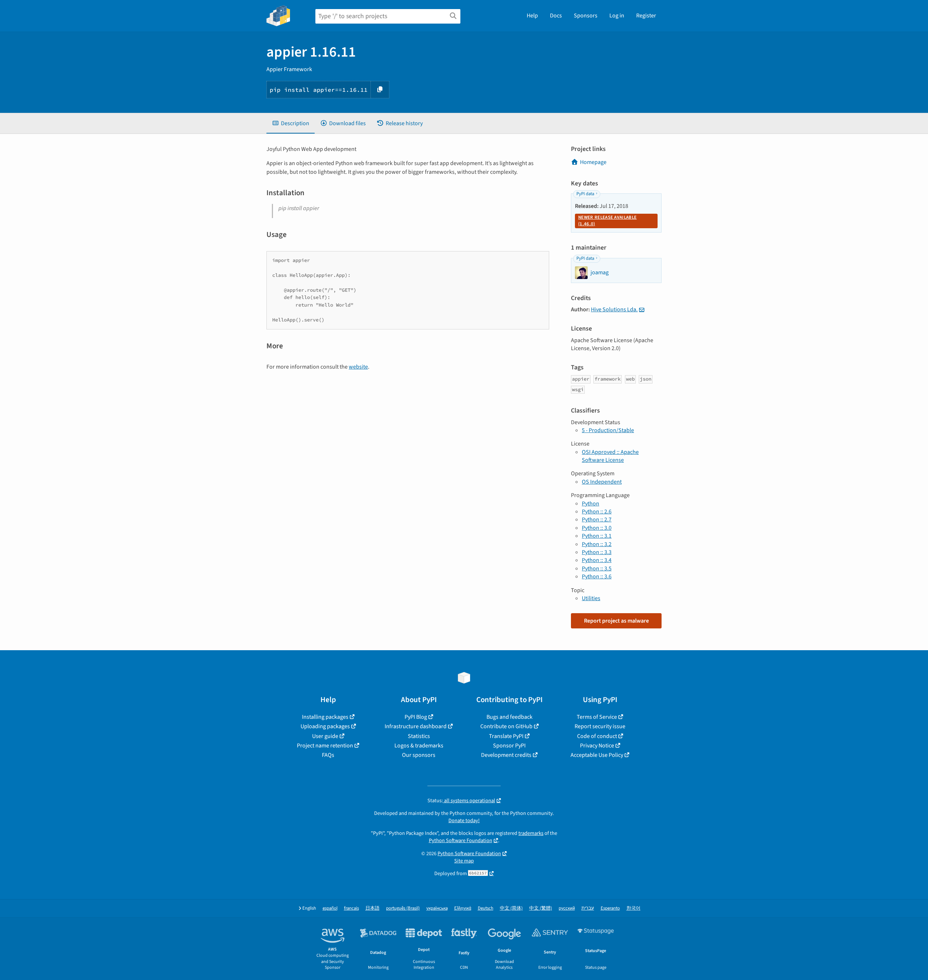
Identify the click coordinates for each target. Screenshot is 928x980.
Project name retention (325, 746)
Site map (464, 861)
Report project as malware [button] (616, 621)
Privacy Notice (597, 746)
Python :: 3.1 (597, 536)
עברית (587, 908)
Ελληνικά (462, 908)
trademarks (530, 833)
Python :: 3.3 (597, 552)
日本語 (372, 908)
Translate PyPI (506, 736)
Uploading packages (325, 726)
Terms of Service (597, 717)
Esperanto (610, 908)
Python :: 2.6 (597, 512)
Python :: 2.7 (597, 520)
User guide (325, 736)
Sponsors (585, 16)
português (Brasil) (403, 908)
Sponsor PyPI (509, 746)
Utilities (591, 598)
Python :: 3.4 (597, 560)
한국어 (633, 908)
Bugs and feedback (509, 717)
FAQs (328, 755)
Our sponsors (418, 755)
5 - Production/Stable (608, 430)
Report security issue (600, 726)
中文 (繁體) (540, 908)
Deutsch (485, 908)
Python (590, 504)
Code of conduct (597, 736)
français (351, 908)
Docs (556, 16)
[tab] (290, 123)
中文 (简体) (511, 908)
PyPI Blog (416, 717)
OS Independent (602, 482)
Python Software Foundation (460, 840)
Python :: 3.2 (597, 544)
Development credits (506, 755)
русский (567, 908)
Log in (616, 16)
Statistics (419, 736)
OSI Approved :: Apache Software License (610, 456)
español (330, 908)
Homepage (593, 162)
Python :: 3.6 (597, 577)
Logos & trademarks (418, 746)
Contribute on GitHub (506, 726)
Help (532, 16)
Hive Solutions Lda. (614, 309)
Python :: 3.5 (597, 569)
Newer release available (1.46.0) (607, 220)
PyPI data (585, 193)
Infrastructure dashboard (416, 726)
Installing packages (325, 717)
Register (646, 16)
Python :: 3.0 (597, 528)
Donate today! (464, 820)
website (358, 367)
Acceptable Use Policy (597, 755)
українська (437, 908)
